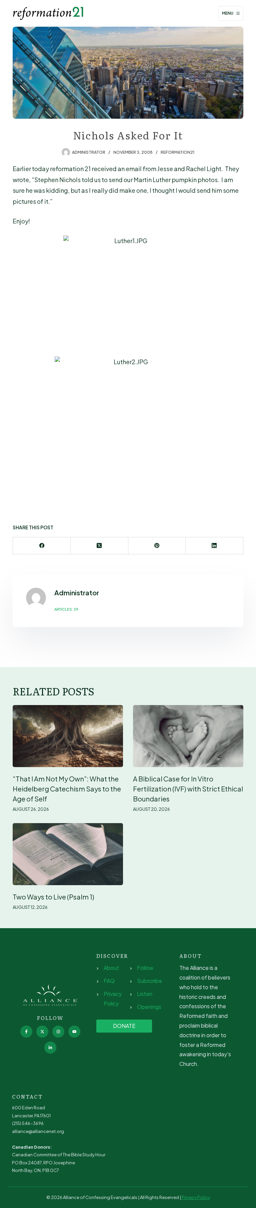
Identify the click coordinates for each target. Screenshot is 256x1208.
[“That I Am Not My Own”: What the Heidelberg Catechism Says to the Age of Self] (68, 736)
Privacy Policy (196, 1197)
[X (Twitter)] (99, 545)
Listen (144, 993)
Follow (145, 967)
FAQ (109, 980)
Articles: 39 (66, 609)
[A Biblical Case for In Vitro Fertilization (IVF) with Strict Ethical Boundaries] (188, 736)
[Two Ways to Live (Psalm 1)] (68, 854)
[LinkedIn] (214, 545)
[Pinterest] (157, 545)
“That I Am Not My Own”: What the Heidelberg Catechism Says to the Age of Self (67, 788)
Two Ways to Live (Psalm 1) (53, 896)
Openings (149, 1006)
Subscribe (149, 980)
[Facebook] (42, 545)
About (111, 967)
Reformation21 (177, 152)
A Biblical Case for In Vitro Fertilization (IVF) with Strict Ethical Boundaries (188, 788)
